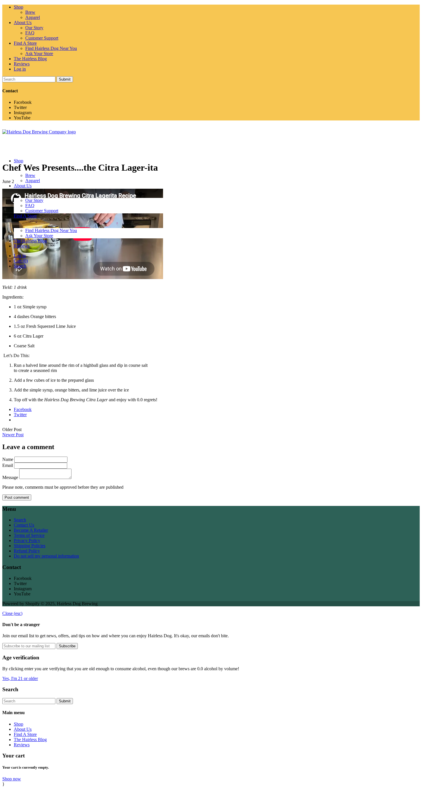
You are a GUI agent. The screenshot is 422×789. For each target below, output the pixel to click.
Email (7, 465)
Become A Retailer (31, 530)
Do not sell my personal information (46, 556)
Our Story (34, 27)
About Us (23, 22)
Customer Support (41, 38)
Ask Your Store (39, 53)
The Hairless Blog (30, 58)
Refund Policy (27, 550)
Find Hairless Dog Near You (51, 48)
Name (7, 459)
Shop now (11, 778)
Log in (20, 69)
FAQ (29, 32)
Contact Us (24, 525)
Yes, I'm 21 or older (20, 678)
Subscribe (67, 646)
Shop (18, 7)
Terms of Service (29, 535)
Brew (30, 12)
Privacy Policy (27, 540)
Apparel (32, 17)
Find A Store (25, 43)
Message (10, 477)
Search (20, 519)
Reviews (22, 63)
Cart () (21, 260)
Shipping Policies (29, 545)
